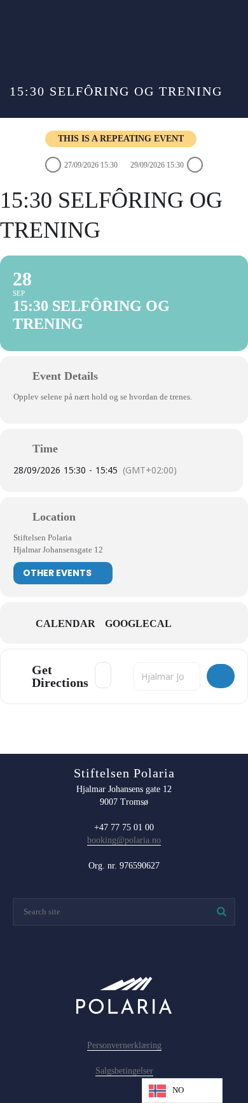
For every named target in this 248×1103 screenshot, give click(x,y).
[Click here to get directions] (221, 676)
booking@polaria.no (124, 840)
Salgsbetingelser (124, 1071)
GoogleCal (138, 623)
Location (54, 517)
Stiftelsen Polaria (42, 537)
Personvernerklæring (124, 1045)
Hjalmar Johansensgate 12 (58, 549)
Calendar (65, 623)
